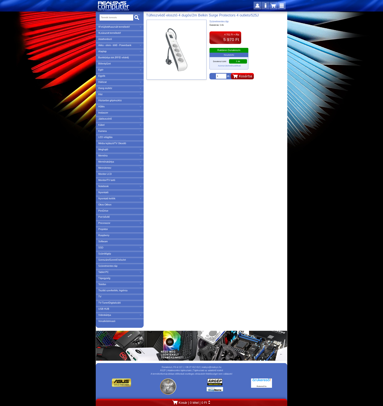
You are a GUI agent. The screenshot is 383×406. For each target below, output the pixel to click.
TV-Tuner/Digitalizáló (109, 302)
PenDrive (103, 211)
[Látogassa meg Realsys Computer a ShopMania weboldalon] (214, 390)
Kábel (101, 125)
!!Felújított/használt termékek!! (114, 27)
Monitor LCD (105, 174)
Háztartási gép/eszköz (110, 100)
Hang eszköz (105, 88)
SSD (100, 247)
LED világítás (105, 137)
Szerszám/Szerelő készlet (112, 260)
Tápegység (104, 278)
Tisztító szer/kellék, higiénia (112, 290)
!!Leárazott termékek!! (109, 33)
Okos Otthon (104, 204)
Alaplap (102, 51)
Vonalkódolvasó (106, 321)
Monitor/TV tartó (106, 180)
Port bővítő (104, 217)
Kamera (102, 131)
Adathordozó (105, 39)
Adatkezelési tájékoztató (179, 370)
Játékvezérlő (105, 119)
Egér (100, 69)
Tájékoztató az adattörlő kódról (208, 370)
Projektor (103, 229)
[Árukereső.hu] (261, 381)
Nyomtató (103, 192)
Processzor (104, 223)
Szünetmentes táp (107, 266)
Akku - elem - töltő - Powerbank (114, 45)
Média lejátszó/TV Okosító (112, 143)
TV (99, 296)
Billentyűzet (104, 63)
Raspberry (103, 235)
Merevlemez (104, 168)
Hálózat (102, 82)
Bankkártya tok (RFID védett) (113, 57)
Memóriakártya (106, 161)
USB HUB (103, 309)
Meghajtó (103, 149)
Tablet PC (103, 272)
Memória (103, 155)
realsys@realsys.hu (211, 367)
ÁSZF (163, 370)
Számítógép (104, 253)
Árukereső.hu (261, 386)
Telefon (102, 284)
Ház (100, 94)
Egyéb (101, 76)
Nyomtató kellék (106, 198)
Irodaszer (103, 112)
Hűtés (101, 106)
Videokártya (104, 315)
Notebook (103, 186)
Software (103, 241)
